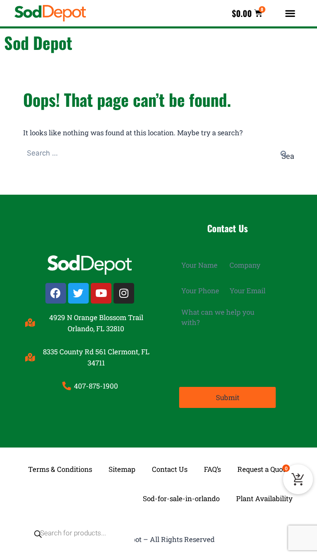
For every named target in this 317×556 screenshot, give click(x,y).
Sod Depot (38, 42)
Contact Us (169, 469)
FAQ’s (212, 469)
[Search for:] (158, 153)
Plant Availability (264, 498)
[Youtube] (101, 293)
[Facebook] (55, 293)
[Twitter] (78, 293)
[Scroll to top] (304, 526)
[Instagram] (124, 293)
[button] (290, 13)
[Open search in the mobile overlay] (75, 498)
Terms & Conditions (60, 469)
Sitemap (122, 469)
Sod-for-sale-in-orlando (181, 498)
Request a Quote (263, 469)
